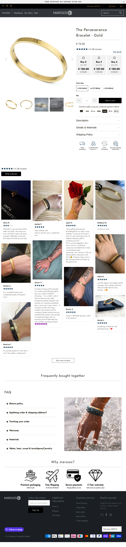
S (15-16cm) (82, 88)
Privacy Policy (80, 507)
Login (113, 6)
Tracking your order (19, 421)
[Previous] (6, 59)
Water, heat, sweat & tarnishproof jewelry (30, 448)
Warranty (14, 430)
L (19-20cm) (108, 88)
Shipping (55, 511)
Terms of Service (81, 503)
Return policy (16, 403)
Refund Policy (80, 516)
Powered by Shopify (23, 536)
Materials (14, 439)
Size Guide (56, 515)
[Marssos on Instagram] (11, 6)
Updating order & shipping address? (28, 412)
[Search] (120, 13)
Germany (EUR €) (94, 6)
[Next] (72, 59)
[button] (7, 13)
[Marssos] (63, 13)
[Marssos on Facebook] (7, 6)
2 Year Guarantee (82, 521)
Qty (77, 95)
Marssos (13, 536)
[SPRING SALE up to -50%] (39, 59)
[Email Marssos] (3, 6)
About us (55, 506)
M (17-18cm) (95, 88)
